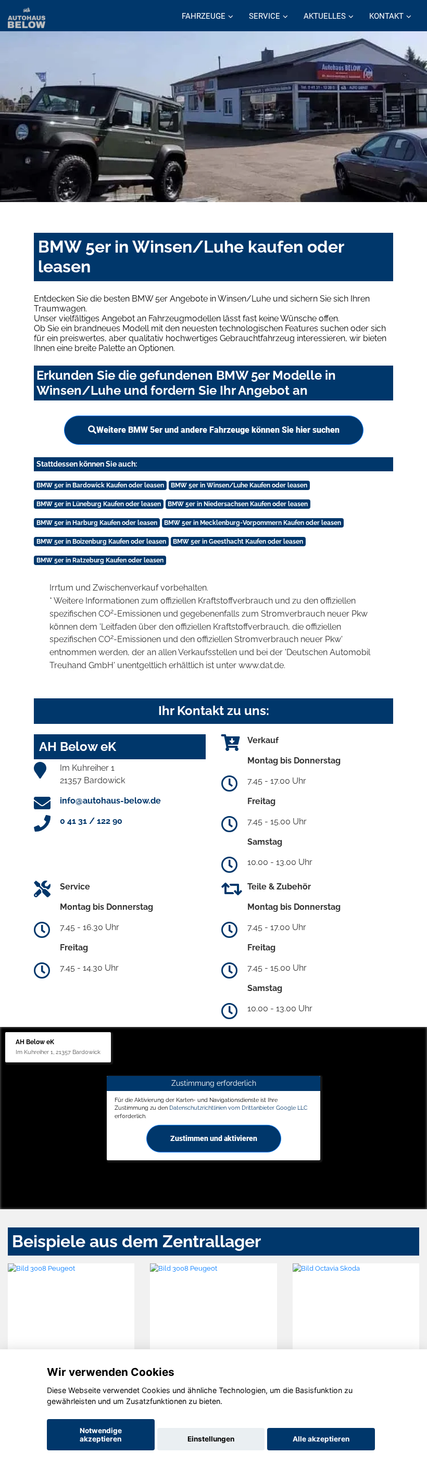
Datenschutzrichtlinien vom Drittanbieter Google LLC (238, 1107)
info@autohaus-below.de (110, 801)
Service (264, 16)
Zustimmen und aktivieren (213, 1138)
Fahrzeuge (203, 16)
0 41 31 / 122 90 (91, 821)
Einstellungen (210, 1439)
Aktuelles (325, 16)
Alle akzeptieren (321, 1439)
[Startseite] (26, 17)
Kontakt (386, 16)
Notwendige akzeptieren (101, 1434)
